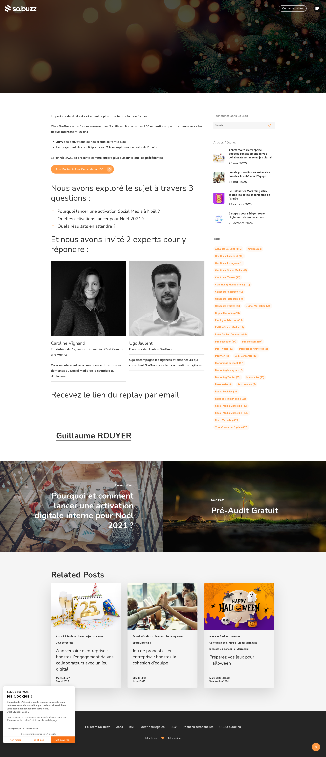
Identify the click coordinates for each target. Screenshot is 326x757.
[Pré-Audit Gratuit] (244, 506)
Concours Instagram (229, 299)
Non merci (15, 739)
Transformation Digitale (231, 427)
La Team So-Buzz (97, 727)
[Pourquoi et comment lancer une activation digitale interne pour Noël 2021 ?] (81, 506)
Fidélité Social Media (229, 327)
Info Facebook (225, 341)
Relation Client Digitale (230, 398)
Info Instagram (252, 341)
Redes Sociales (226, 391)
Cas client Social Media (231, 270)
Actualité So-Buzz (163, 61)
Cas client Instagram (228, 263)
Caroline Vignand (68, 343)
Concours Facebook (229, 291)
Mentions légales (152, 727)
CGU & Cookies (230, 727)
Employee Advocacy (229, 320)
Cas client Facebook (229, 256)
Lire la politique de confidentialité (22, 728)
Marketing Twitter (227, 377)
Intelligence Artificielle (253, 348)
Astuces (255, 249)
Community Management (232, 284)
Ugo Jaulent (140, 343)
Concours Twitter (227, 306)
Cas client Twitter (227, 277)
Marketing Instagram (229, 370)
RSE (131, 727)
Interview (222, 356)
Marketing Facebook (229, 363)
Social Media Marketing (231, 405)
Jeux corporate (246, 356)
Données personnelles (198, 727)
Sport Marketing (227, 420)
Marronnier (255, 377)
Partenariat (223, 384)
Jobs (119, 727)
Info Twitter (224, 348)
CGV (173, 727)
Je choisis (39, 739)
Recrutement (247, 384)
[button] (317, 8)
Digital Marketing (258, 306)
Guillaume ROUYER (93, 435)
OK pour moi (63, 739)
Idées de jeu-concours (231, 334)
